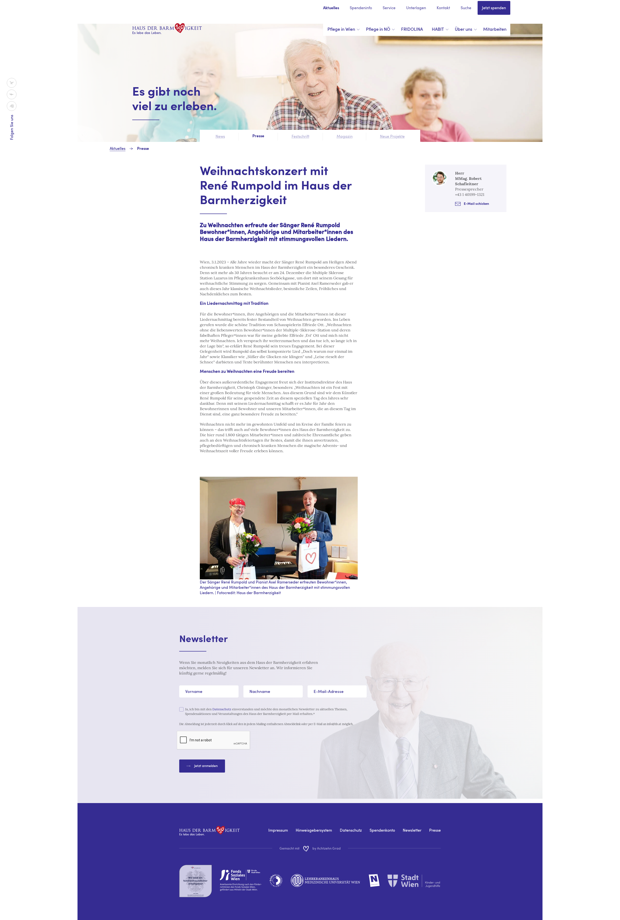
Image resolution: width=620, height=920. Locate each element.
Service (389, 7)
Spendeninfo (361, 7)
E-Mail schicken (476, 204)
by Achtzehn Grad (326, 848)
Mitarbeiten (494, 29)
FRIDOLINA (412, 29)
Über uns (463, 29)
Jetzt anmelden (206, 766)
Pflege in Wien (341, 29)
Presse (143, 149)
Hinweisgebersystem (314, 830)
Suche (466, 7)
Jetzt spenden (494, 7)
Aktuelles (331, 8)
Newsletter (412, 830)
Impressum (278, 830)
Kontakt (443, 7)
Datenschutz (221, 709)
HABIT (438, 29)
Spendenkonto (382, 830)
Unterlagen (416, 7)
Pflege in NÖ (378, 29)
